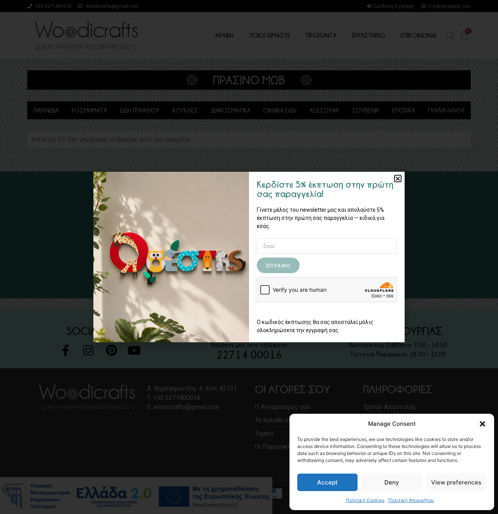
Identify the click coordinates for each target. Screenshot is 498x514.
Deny (391, 482)
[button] (482, 424)
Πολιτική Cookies (365, 500)
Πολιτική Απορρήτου (411, 500)
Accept (327, 482)
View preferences (456, 482)
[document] (249, 257)
